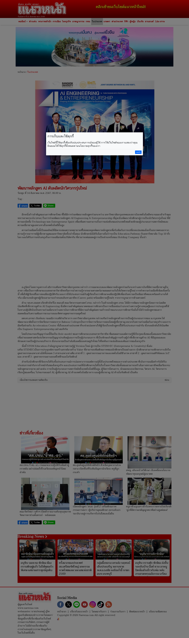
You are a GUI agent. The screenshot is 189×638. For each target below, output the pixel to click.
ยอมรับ (138, 152)
